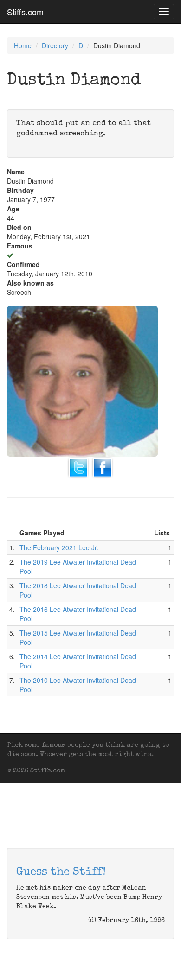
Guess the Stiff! (61, 872)
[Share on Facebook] (102, 466)
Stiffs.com (25, 12)
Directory (55, 45)
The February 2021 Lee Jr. (58, 547)
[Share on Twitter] (78, 466)
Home (23, 45)
